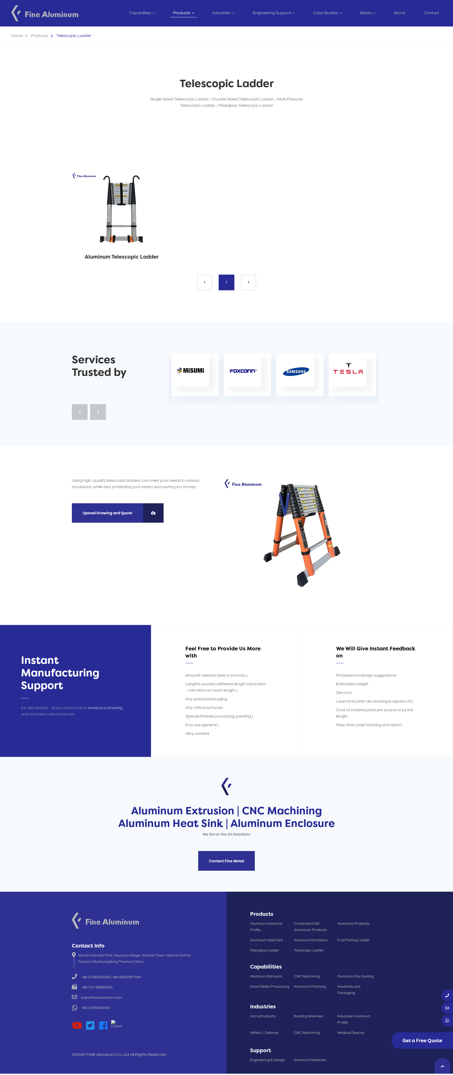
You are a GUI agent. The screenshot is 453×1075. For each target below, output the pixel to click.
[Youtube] (77, 1025)
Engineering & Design (267, 1060)
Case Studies (325, 12)
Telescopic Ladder (309, 950)
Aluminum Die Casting (355, 976)
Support (260, 1050)
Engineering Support (272, 12)
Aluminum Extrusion (266, 976)
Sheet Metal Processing (269, 987)
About (399, 12)
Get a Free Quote (422, 1040)
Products (181, 12)
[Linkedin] (116, 1025)
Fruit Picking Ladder (353, 940)
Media (366, 12)
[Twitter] (90, 1025)
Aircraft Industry (263, 1016)
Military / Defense (264, 1033)
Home (17, 35)
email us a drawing (105, 707)
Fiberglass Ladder (264, 950)
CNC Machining (307, 976)
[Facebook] (103, 1025)
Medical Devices (350, 1033)
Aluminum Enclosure (311, 940)
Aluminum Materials (310, 1060)
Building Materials (308, 1016)
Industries (221, 12)
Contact (431, 12)
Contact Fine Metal (226, 860)
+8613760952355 (95, 1008)
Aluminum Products (353, 924)
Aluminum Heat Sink (266, 940)
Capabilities (140, 12)
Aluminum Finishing (310, 987)
